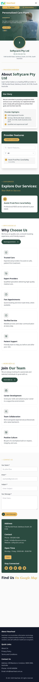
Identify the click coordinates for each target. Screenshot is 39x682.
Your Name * (6, 465)
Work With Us (8, 380)
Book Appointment (10, 242)
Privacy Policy (6, 651)
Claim (8, 557)
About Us (5, 648)
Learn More (5, 27)
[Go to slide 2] (5, 30)
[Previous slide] (32, 30)
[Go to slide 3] (6, 30)
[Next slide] (35, 30)
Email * (4, 475)
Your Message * (7, 494)
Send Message (11, 514)
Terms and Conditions (9, 654)
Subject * (4, 484)
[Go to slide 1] (3, 30)
